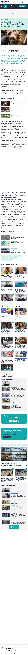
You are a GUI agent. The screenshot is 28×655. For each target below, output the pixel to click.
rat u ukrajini (12, 444)
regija (19, 444)
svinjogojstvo (17, 255)
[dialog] (14, 650)
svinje (3, 255)
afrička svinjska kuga (7, 260)
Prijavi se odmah (7, 437)
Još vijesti (12, 527)
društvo (9, 255)
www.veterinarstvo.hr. (18, 225)
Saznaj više (14, 653)
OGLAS (14, 13)
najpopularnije (8, 485)
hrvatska (4, 444)
